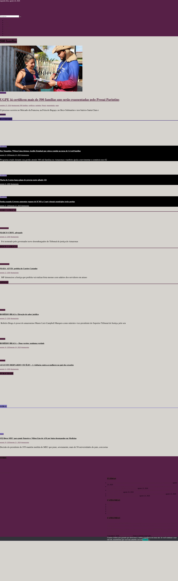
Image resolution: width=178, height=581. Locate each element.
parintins (38, 105)
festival (130, 526)
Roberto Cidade (141, 532)
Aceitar (145, 539)
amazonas (125, 522)
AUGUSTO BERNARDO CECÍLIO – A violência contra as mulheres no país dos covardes (37, 364)
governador (144, 526)
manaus (115, 528)
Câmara (169, 523)
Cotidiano (7, 26)
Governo (151, 526)
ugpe (57, 105)
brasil (144, 523)
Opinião (6, 24)
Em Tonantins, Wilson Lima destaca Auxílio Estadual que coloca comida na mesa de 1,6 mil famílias (40, 150)
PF (163, 529)
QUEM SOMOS (5, 473)
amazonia (134, 523)
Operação (144, 529)
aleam (117, 523)
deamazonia (16, 105)
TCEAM (172, 531)
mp (124, 529)
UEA (109, 534)
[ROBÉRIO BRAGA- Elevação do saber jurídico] (20, 306)
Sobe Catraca (4, 228)
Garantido (136, 526)
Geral (6, 28)
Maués (121, 529)
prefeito (171, 529)
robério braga (150, 531)
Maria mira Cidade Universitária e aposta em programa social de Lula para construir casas (136, 494)
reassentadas (51, 105)
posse (166, 529)
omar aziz (138, 529)
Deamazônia (118, 526)
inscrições (170, 526)
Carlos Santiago (157, 523)
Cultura (6, 22)
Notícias (6, 20)
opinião (150, 529)
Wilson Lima (116, 534)
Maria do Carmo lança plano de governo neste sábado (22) (23, 179)
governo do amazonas (161, 526)
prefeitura (111, 531)
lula (108, 529)
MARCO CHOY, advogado (11, 232)
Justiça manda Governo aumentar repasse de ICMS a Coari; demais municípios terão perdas (37, 201)
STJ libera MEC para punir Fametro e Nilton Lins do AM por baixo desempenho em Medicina (38, 438)
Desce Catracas (9, 33)
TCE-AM (164, 531)
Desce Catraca (4, 264)
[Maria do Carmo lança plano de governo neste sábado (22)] (6, 172)
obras (131, 529)
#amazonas (110, 523)
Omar (134, 529)
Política (6, 35)
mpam (127, 529)
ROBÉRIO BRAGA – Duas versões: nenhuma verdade (22, 343)
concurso (164, 523)
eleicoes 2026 (124, 526)
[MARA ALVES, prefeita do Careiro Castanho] (6, 260)
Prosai (44, 105)
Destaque (3, 93)
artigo (139, 523)
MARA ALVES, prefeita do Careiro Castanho (18, 268)
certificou (32, 105)
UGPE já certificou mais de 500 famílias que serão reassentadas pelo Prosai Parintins (59, 99)
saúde (156, 531)
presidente (132, 531)
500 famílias (24, 105)
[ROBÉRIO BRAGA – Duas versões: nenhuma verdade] (6, 335)
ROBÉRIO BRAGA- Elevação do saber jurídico (19, 314)
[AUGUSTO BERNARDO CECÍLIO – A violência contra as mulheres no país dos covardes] (6, 357)
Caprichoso (149, 523)
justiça (175, 526)
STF (159, 531)
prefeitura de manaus (121, 531)
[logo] (5, 471)
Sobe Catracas (8, 31)
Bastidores (7, 30)
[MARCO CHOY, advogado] (6, 225)
